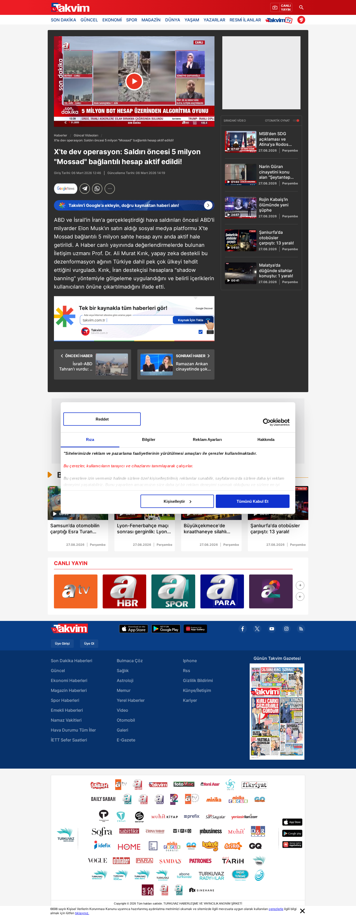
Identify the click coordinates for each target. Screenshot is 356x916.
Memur (124, 690)
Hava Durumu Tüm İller (73, 730)
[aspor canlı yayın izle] (173, 591)
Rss (186, 670)
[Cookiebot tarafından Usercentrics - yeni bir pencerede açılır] (267, 422)
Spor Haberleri (65, 700)
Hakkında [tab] (266, 439)
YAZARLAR (214, 19)
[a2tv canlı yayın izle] (271, 591)
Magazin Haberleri (69, 690)
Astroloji (125, 680)
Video (122, 710)
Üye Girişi (62, 643)
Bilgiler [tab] (148, 439)
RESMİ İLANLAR (245, 19)
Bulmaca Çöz (130, 660)
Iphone (190, 660)
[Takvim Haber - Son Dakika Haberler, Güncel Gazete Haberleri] (69, 7)
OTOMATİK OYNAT (278, 121)
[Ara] (301, 7)
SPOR (131, 19)
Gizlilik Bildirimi (198, 680)
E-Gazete (126, 740)
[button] (300, 585)
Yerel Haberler (131, 700)
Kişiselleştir (174, 501)
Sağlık (123, 670)
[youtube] (272, 629)
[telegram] (84, 188)
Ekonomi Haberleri (69, 680)
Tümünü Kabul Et (252, 501)
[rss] (301, 629)
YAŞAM (192, 19)
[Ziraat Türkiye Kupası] (301, 20)
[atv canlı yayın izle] (75, 591)
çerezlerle (276, 909)
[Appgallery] (195, 629)
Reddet (102, 419)
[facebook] (242, 629)
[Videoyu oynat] (134, 82)
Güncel (58, 670)
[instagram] (286, 629)
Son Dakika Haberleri (71, 660)
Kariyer (190, 700)
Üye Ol (89, 643)
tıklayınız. (82, 913)
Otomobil (126, 720)
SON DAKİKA (63, 19)
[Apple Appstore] (133, 629)
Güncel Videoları (86, 135)
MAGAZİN (151, 19)
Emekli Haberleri (67, 710)
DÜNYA (172, 19)
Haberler (60, 135)
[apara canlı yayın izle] (222, 591)
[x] (257, 629)
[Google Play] (165, 629)
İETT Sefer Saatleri (69, 740)
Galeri (122, 730)
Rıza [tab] (90, 439)
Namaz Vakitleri (66, 720)
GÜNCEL (89, 19)
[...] (110, 188)
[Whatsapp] (97, 188)
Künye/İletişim (197, 690)
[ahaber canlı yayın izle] (124, 591)
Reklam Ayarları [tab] (207, 439)
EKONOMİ (112, 19)
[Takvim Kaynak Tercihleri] (134, 318)
